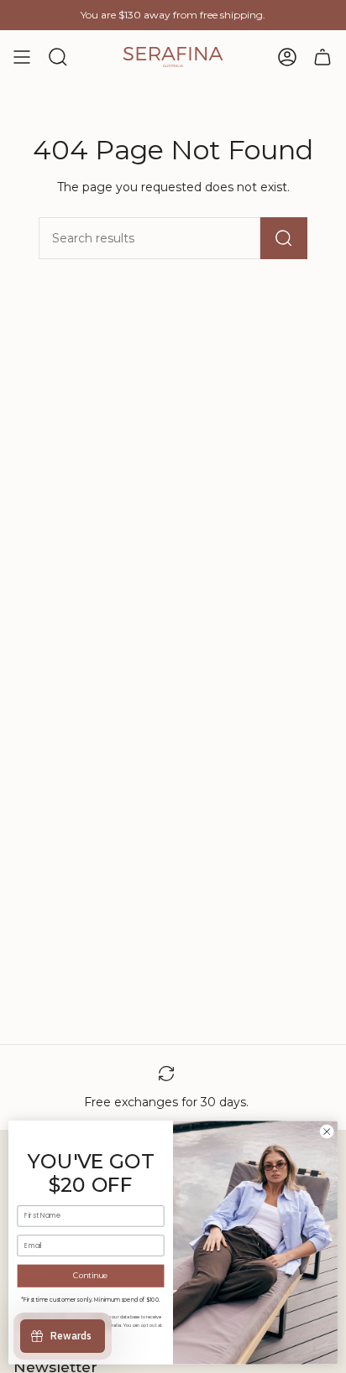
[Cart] (322, 57)
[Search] (283, 238)
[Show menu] (22, 57)
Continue (90, 1276)
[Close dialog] (326, 1132)
